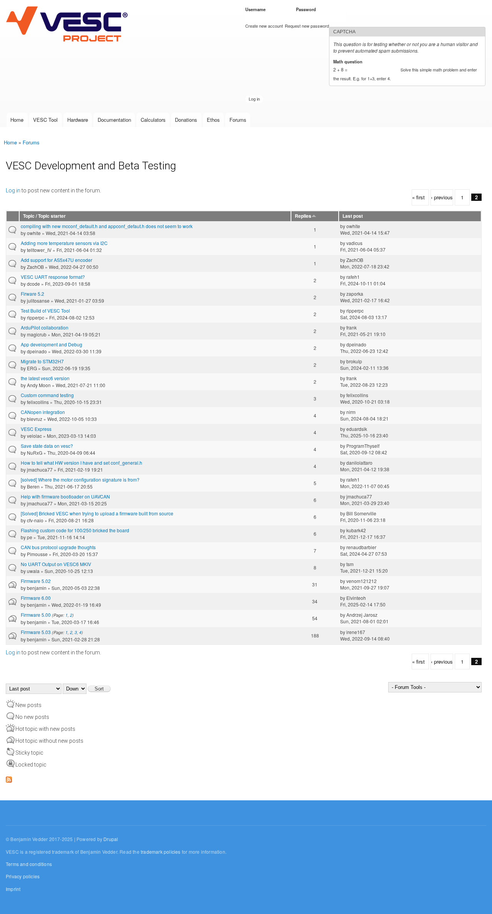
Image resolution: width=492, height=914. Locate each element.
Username (256, 9)
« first (418, 197)
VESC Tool (45, 119)
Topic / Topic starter (44, 216)
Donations (186, 119)
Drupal (110, 839)
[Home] (68, 24)
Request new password (307, 26)
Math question (349, 61)
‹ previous (442, 197)
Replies (303, 216)
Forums (237, 119)
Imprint (13, 889)
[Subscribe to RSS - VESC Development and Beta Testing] (9, 778)
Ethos (213, 119)
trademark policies (161, 851)
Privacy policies (23, 876)
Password (307, 9)
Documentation (114, 119)
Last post (352, 216)
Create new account (264, 26)
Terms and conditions (29, 864)
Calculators (153, 119)
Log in (13, 190)
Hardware (77, 119)
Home (16, 119)
